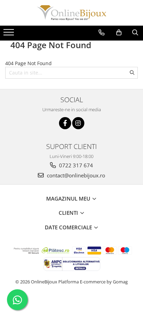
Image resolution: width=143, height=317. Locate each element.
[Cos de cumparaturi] (118, 32)
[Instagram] (78, 123)
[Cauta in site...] (135, 32)
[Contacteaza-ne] (101, 32)
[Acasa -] (71, 12)
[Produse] (9, 34)
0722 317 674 (75, 165)
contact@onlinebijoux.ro (75, 175)
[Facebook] (65, 123)
